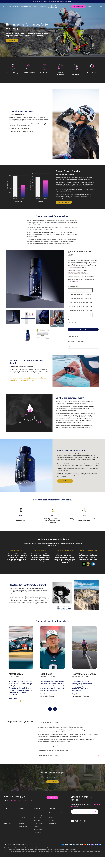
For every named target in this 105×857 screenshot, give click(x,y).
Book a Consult (78, 6)
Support (35, 6)
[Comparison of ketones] (28, 317)
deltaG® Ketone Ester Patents (26, 815)
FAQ (35, 812)
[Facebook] (72, 820)
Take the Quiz (53, 781)
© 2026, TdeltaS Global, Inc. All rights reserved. (15, 844)
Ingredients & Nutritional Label (77, 346)
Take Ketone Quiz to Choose (10, 812)
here (76, 281)
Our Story (21, 812)
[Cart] (101, 6)
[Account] (94, 6)
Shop (9, 6)
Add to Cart (83, 329)
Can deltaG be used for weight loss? (48, 722)
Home (4, 6)
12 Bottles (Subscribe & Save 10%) (80, 302)
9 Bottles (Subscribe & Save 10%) (80, 298)
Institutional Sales (23, 826)
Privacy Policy (37, 832)
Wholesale (21, 823)
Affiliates (21, 820)
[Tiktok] (85, 820)
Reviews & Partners (26, 6)
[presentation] (50, 709)
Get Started (12, 40)
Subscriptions (42, 6)
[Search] (97, 6)
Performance (7, 815)
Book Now (52, 797)
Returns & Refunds (38, 820)
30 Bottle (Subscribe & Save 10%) (80, 315)
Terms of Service (38, 829)
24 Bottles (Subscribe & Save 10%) (80, 310)
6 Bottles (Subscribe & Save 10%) (80, 294)
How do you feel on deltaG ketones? (48, 755)
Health (5, 818)
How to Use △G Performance (76, 341)
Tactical (5, 820)
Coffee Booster (7, 823)
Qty (69, 319)
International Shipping (39, 818)
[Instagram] (80, 820)
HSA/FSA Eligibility (38, 823)
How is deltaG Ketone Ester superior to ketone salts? (53, 750)
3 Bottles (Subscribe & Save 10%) (80, 290)
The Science (15, 6)
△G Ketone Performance (79, 251)
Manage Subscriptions (39, 815)
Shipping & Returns (73, 336)
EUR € (89, 6)
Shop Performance (63, 202)
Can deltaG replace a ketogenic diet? (49, 746)
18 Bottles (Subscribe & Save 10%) (80, 306)
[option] (52, 30)
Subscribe (95, 811)
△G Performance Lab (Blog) (55, 812)
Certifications (52, 823)
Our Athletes (52, 815)
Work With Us (22, 818)
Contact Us (36, 826)
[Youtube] (76, 820)
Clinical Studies (52, 820)
